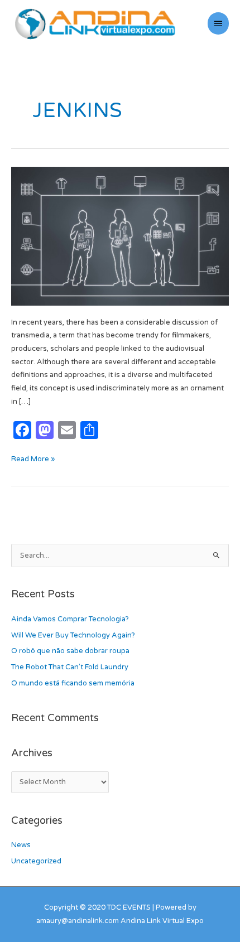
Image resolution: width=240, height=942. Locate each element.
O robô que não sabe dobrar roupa (70, 650)
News (21, 844)
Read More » (33, 458)
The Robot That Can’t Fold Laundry (69, 667)
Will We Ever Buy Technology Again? (73, 635)
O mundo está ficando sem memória (73, 683)
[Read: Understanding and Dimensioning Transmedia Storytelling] (120, 235)
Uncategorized (36, 861)
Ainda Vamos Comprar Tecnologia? (70, 619)
